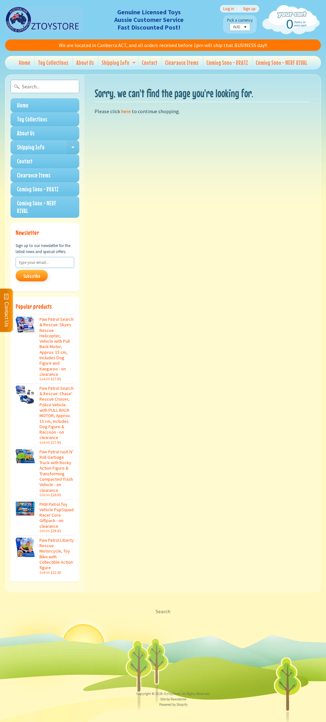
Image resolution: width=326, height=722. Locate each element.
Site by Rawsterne (173, 699)
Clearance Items (182, 62)
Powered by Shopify (173, 704)
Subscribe (31, 276)
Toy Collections (53, 62)
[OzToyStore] (43, 19)
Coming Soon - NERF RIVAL (282, 62)
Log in (228, 9)
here (126, 111)
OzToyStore (172, 693)
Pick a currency (240, 20)
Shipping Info (119, 64)
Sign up (249, 9)
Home (24, 62)
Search (163, 611)
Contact (149, 62)
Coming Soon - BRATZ (227, 62)
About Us (85, 62)
